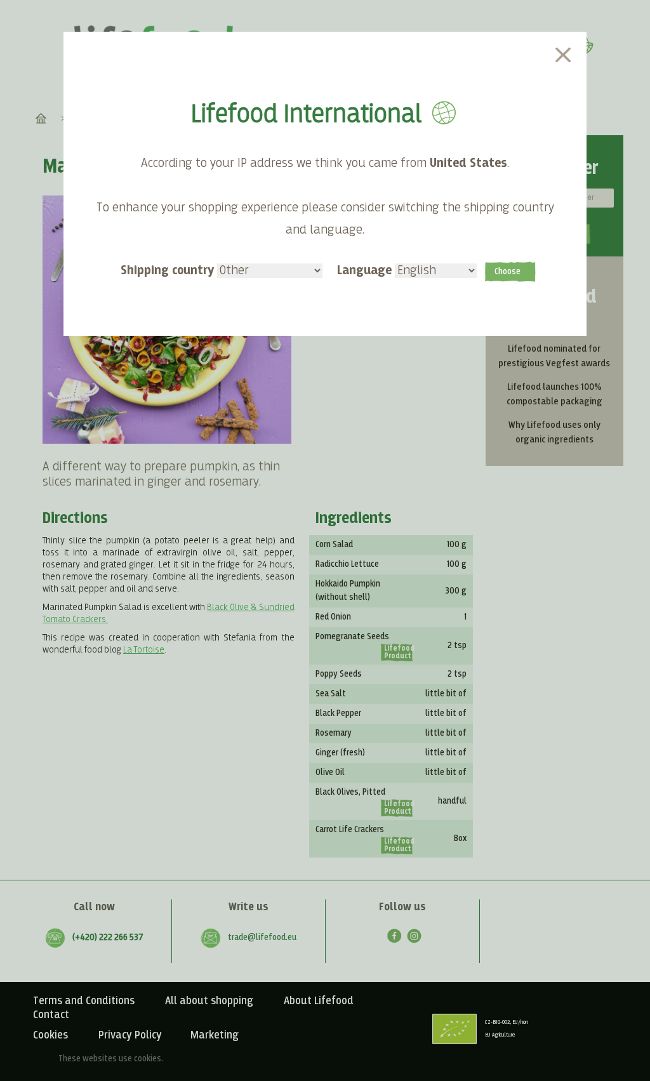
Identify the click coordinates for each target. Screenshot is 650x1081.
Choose (507, 271)
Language (366, 270)
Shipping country (169, 270)
